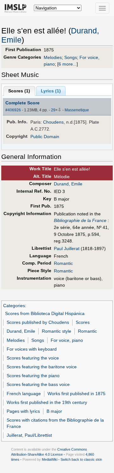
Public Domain (44, 136)
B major (54, 411)
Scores (83, 322)
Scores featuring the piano (33, 375)
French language (24, 393)
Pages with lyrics (23, 411)
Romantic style (56, 331)
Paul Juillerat (66, 248)
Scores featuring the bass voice (38, 384)
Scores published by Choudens (38, 322)
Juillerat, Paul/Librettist (29, 435)
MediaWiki (49, 459)
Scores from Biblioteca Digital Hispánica (45, 313)
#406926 (13, 110)
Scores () (19, 90)
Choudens (53, 122)
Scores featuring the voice (33, 357)
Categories (14, 305)
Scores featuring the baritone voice (42, 366)
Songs (70, 57)
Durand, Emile (68, 183)
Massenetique (77, 110)
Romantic (63, 263)
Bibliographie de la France (80, 220)
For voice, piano (67, 340)
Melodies (53, 57)
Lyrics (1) (51, 90)
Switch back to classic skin (81, 459)
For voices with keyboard (32, 349)
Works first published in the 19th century (47, 402)
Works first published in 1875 (76, 393)
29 (53, 110)
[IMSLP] (17, 8)
